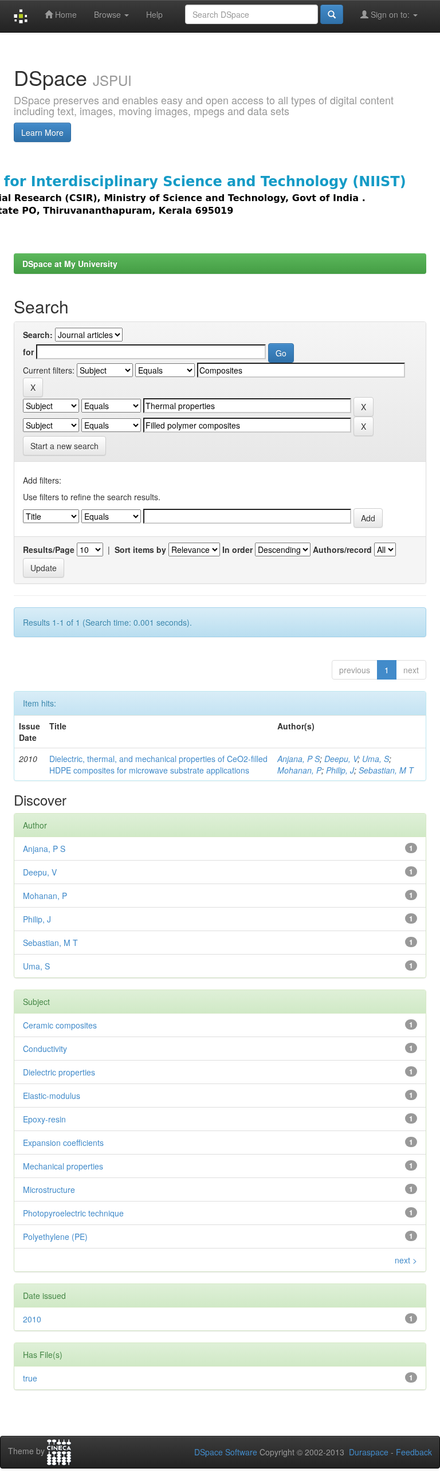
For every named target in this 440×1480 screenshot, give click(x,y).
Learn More (42, 132)
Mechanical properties (63, 1166)
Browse (108, 14)
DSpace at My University (69, 263)
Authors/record (342, 549)
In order (237, 549)
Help (154, 14)
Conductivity (45, 1048)
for (28, 352)
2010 (32, 1319)
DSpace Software (225, 1452)
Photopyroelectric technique (73, 1213)
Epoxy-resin (44, 1119)
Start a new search (64, 446)
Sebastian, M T (386, 770)
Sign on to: (390, 14)
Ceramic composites (60, 1025)
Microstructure (49, 1189)
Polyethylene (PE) (55, 1236)
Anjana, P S (298, 758)
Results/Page (48, 549)
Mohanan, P (299, 770)
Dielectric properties (59, 1072)
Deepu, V (341, 758)
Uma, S (375, 758)
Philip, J (340, 770)
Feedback (414, 1452)
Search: (38, 334)
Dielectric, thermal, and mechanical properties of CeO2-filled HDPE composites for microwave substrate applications (158, 764)
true (30, 1378)
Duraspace (368, 1452)
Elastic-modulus (51, 1095)
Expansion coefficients (63, 1142)
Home (65, 14)
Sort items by (140, 549)
